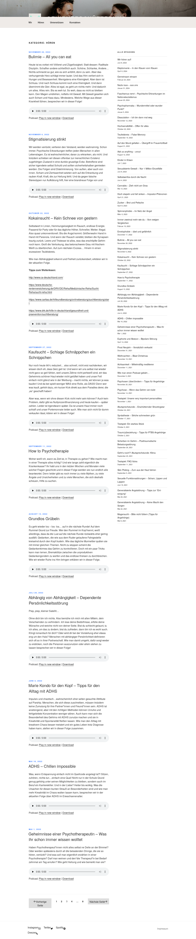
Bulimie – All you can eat (49, 56)
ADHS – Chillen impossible (52, 766)
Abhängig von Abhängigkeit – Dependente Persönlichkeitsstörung (64, 600)
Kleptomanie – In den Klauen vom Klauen (137, 68)
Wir (30, 22)
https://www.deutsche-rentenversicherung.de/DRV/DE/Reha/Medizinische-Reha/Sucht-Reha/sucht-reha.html (64, 288)
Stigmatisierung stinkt (47, 139)
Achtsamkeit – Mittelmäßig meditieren (135, 364)
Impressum (162, 928)
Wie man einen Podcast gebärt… (133, 372)
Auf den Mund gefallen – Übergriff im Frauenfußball (142, 142)
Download (68, 118)
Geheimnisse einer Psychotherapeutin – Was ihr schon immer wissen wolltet (67, 836)
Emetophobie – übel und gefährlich (134, 231)
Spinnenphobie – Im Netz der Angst (134, 210)
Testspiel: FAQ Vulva (127, 461)
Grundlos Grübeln (43, 518)
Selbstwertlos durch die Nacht (131, 176)
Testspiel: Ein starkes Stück (130, 423)
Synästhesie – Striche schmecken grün (136, 415)
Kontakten (75, 22)
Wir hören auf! (124, 59)
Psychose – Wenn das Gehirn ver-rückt (136, 389)
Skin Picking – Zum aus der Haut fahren (136, 469)
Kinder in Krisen (125, 159)
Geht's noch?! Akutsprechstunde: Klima (136, 452)
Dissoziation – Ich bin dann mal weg (134, 117)
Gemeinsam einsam (127, 76)
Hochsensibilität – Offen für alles (133, 125)
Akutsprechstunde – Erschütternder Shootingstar (141, 406)
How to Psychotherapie (48, 450)
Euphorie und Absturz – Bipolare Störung (137, 338)
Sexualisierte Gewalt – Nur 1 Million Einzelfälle (139, 168)
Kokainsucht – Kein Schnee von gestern (62, 218)
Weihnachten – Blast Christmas (132, 355)
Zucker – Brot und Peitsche (130, 202)
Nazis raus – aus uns (127, 85)
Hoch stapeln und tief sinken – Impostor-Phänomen (142, 193)
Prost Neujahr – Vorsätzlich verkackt (134, 347)
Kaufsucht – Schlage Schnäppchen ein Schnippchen (61, 354)
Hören (41, 22)
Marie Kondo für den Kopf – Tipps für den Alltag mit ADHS (64, 688)
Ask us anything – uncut (129, 151)
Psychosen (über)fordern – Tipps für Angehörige (140, 381)
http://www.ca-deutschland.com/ (46, 277)
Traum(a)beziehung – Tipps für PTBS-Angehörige (141, 432)
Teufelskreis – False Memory (131, 134)
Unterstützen (57, 22)
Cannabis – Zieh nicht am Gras (132, 185)
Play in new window (50, 118)
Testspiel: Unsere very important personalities (139, 398)
